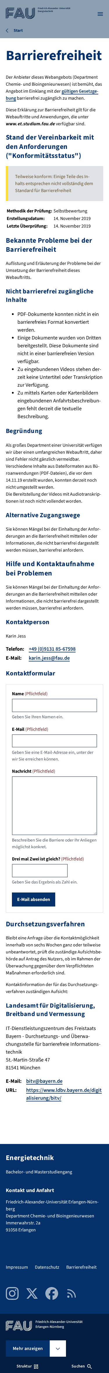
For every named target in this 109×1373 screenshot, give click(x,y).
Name (30, 694)
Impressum (17, 1267)
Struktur (24, 1366)
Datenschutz (47, 1267)
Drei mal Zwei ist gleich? (48, 859)
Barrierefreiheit (81, 1267)
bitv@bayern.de (44, 1081)
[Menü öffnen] (100, 14)
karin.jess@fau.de (49, 658)
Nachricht (33, 771)
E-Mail (30, 729)
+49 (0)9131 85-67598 (52, 649)
